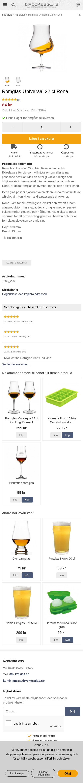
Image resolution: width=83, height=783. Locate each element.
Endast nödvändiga (43, 773)
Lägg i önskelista (16, 262)
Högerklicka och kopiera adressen (24, 294)
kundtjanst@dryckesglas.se (24, 680)
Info (21, 435)
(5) (18, 99)
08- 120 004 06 (19, 674)
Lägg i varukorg (41, 138)
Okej (67, 773)
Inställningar (17, 773)
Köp (67, 435)
